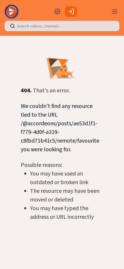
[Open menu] (115, 11)
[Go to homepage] (13, 11)
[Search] (12, 26)
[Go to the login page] (71, 11)
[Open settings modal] (57, 11)
